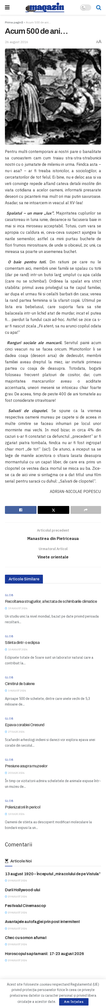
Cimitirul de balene (20, 684)
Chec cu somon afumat (26, 938)
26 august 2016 (16, 42)
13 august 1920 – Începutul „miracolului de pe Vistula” (53, 874)
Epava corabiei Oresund (24, 725)
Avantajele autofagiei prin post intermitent (42, 922)
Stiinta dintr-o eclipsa (22, 642)
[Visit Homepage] (44, 7)
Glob (9, 595)
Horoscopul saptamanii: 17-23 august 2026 (44, 954)
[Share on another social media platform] (86, 510)
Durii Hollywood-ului (22, 890)
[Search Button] (98, 7)
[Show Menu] (7, 7)
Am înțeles (74, 1002)
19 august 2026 (17, 880)
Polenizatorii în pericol (22, 807)
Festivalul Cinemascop (25, 906)
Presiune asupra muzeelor (26, 766)
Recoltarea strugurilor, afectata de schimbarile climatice (51, 601)
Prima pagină (14, 22)
